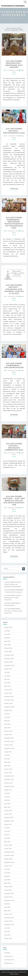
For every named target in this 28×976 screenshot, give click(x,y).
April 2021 (7, 838)
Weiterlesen (14, 188)
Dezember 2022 (9, 776)
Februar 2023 (8, 769)
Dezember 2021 (9, 817)
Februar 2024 (8, 731)
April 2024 (7, 724)
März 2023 (7, 765)
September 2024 (9, 707)
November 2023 (9, 741)
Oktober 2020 (8, 859)
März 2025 (7, 686)
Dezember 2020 (9, 852)
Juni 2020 (7, 872)
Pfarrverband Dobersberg (13, 6)
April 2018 (7, 935)
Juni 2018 (7, 928)
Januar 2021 (8, 848)
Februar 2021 (8, 845)
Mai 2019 (7, 904)
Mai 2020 (7, 876)
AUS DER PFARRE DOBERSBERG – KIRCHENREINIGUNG (14, 365)
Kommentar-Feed (9, 960)
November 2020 (9, 855)
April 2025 (7, 682)
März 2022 (7, 807)
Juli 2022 (7, 793)
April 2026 (7, 641)
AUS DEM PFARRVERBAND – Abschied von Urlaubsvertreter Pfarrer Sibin (13, 611)
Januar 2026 (8, 651)
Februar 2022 (8, 810)
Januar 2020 (8, 890)
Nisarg (16, 974)
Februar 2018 (8, 938)
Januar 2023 (8, 772)
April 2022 (7, 803)
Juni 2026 (7, 634)
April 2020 (7, 879)
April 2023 (7, 762)
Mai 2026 (7, 638)
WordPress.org (8, 963)
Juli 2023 (7, 755)
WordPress (23, 972)
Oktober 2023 (8, 745)
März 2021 (7, 841)
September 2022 (9, 786)
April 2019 (7, 907)
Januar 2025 (8, 693)
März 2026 (7, 644)
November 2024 (9, 700)
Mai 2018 (7, 931)
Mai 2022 (7, 800)
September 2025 (9, 665)
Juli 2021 (7, 828)
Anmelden (7, 953)
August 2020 (8, 866)
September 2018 (9, 924)
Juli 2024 (7, 714)
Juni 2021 (7, 831)
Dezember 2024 (9, 696)
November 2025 (9, 658)
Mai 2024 (7, 720)
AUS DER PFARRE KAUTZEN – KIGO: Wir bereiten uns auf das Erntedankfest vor (14, 501)
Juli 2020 (7, 869)
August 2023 (8, 752)
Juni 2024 (7, 717)
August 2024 (8, 710)
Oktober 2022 (8, 783)
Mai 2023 (7, 758)
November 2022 (9, 779)
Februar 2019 (8, 914)
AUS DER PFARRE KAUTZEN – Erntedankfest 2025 (14, 131)
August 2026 (8, 627)
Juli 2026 (7, 631)
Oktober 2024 (8, 703)
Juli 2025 (7, 672)
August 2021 (8, 824)
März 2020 (7, 883)
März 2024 (7, 727)
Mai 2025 (7, 679)
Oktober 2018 (8, 921)
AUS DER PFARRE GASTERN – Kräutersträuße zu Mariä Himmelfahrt (13, 597)
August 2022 (8, 790)
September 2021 (9, 821)
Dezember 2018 (9, 917)
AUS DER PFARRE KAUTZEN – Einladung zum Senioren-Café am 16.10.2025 (14, 289)
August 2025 (8, 669)
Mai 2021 (7, 834)
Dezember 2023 (9, 738)
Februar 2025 (8, 689)
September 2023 (9, 748)
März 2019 (7, 910)
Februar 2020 (8, 886)
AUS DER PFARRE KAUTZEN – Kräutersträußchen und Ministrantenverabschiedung (13, 584)
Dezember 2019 (9, 893)
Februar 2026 (8, 648)
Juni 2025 (7, 676)
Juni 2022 (7, 796)
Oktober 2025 (8, 662)
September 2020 (9, 862)
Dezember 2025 (9, 655)
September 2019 (9, 900)
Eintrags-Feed (8, 956)
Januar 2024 (8, 734)
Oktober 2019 (8, 897)
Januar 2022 (8, 814)
